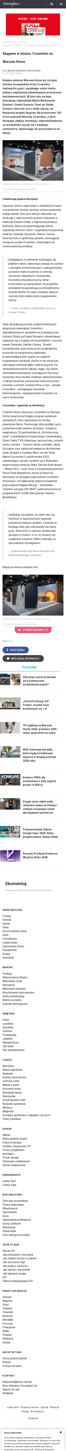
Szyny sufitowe (12, 1223)
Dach (5, 935)
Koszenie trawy (12, 1088)
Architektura (37, 1411)
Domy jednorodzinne (15, 1358)
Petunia (7, 1335)
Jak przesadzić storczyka (18, 1254)
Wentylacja (9, 1227)
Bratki (6, 1331)
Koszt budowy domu (15, 931)
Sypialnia (8, 1027)
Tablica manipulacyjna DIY (18, 1281)
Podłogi (7, 973)
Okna (5, 927)
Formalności (10, 938)
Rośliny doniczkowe (14, 1077)
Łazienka (8, 1023)
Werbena (8, 1338)
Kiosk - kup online (33, 18)
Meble (6, 1135)
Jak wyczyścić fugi (14, 1262)
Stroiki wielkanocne (14, 1165)
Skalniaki (8, 1073)
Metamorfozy (11, 1042)
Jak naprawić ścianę (14, 1273)
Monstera (8, 1066)
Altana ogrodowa (12, 1069)
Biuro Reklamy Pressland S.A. (20, 1385)
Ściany (6, 954)
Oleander (8, 1312)
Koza (6, 1216)
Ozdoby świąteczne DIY (17, 1146)
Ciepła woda (10, 942)
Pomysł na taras (12, 1366)
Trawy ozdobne (12, 1119)
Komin (6, 923)
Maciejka (8, 1319)
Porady (7, 916)
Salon (6, 1019)
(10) (35, 630)
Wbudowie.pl (10, 1208)
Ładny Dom (9, 1181)
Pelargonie (9, 1327)
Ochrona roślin (11, 1081)
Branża (6, 1362)
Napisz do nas (11, 1389)
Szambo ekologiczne (15, 1003)
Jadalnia (7, 1038)
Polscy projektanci (13, 1150)
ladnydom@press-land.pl (17, 1381)
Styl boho (8, 1046)
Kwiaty (6, 1342)
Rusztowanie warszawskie (18, 992)
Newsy (23, 42)
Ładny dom (13, 1407)
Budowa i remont (30, 1407)
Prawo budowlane (13, 1204)
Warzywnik (9, 1096)
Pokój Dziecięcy (12, 1142)
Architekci (8, 1153)
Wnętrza (54, 1407)
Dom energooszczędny (16, 1235)
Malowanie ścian (12, 981)
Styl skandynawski (14, 1050)
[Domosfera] (11, 4)
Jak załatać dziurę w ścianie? (20, 1258)
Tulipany (7, 1308)
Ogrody (44, 1407)
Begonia (7, 1300)
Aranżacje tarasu (12, 1092)
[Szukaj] (52, 4)
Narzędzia (9, 985)
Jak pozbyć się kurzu (15, 1266)
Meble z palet (11, 1085)
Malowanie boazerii (14, 988)
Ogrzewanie (10, 1212)
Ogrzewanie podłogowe (17, 1219)
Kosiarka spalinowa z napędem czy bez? (27, 1115)
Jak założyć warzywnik (16, 1269)
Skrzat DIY (9, 1250)
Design (25, 1411)
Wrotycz (7, 1107)
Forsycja (8, 1323)
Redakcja (8, 1393)
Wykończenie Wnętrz (15, 977)
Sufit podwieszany (14, 996)
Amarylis (8, 1316)
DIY (5, 1277)
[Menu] (61, 4)
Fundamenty (10, 950)
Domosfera (9, 42)
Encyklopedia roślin (14, 1100)
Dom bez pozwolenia (15, 1200)
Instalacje (8, 957)
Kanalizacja (9, 1231)
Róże (6, 1304)
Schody (7, 919)
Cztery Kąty (9, 1185)
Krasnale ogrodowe (14, 1103)
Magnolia (8, 1111)
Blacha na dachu (12, 1000)
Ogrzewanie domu (13, 946)
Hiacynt (7, 1297)
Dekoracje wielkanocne (16, 1161)
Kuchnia (7, 1031)
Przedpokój (9, 1035)
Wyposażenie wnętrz (15, 1138)
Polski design (11, 1157)
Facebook (33, 1418)
